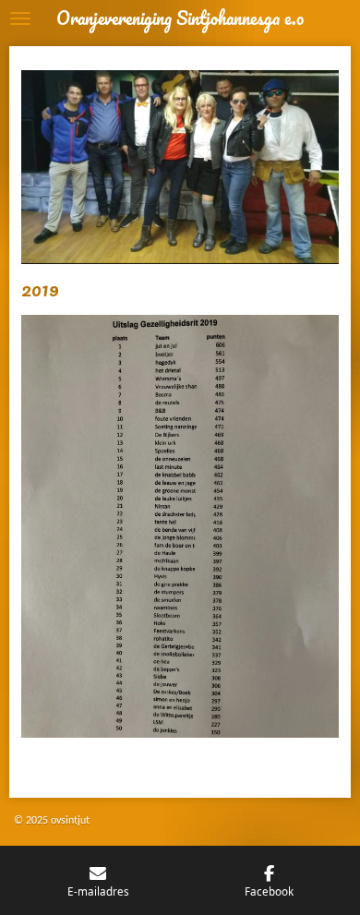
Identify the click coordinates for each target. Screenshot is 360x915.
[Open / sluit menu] (20, 18)
